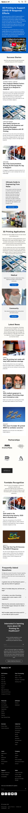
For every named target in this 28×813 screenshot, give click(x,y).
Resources (3, 757)
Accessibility (4, 776)
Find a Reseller (18, 776)
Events (2, 759)
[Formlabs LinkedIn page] (15, 794)
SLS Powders (4, 705)
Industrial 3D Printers (6, 692)
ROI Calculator (4, 761)
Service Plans (4, 726)
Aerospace (17, 732)
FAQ (8, 808)
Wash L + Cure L (18, 677)
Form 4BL (3, 681)
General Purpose (4, 707)
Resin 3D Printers (5, 690)
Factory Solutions (5, 728)
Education (17, 738)
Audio (16, 744)
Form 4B (3, 677)
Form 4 (2, 675)
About (16, 753)
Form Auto (3, 683)
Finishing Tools (18, 681)
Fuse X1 (3, 685)
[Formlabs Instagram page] (9, 794)
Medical (3, 713)
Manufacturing (18, 728)
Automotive (17, 730)
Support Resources (5, 772)
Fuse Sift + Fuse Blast (20, 679)
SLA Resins (3, 703)
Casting (3, 715)
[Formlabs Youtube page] (12, 794)
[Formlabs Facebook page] (2, 794)
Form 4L (3, 679)
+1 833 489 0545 (18, 772)
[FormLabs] (6, 1)
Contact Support (5, 774)
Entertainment (18, 740)
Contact (17, 763)
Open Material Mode (5, 717)
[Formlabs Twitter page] (6, 794)
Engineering (3, 709)
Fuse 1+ (3, 687)
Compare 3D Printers (5, 694)
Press (16, 757)
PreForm (17, 703)
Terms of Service (11, 806)
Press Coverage (18, 759)
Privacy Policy (4, 806)
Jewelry (16, 742)
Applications (4, 753)
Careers (16, 755)
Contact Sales (18, 774)
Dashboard (17, 705)
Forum (2, 763)
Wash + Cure (18, 675)
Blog (2, 755)
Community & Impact (19, 761)
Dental (2, 711)
